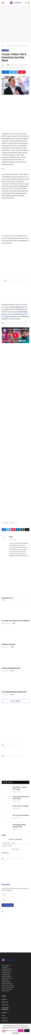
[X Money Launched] (15, 634)
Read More (15, 1033)
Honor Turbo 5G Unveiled (21, 806)
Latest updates (7, 782)
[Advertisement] (15, 24)
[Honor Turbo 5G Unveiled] (6, 808)
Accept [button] (20, 1030)
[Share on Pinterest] (22, 72)
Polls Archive (5, 853)
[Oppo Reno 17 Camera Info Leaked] (6, 789)
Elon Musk (5, 522)
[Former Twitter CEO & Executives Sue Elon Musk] (15, 94)
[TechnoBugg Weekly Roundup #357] (15, 681)
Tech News (5, 50)
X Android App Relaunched (11, 668)
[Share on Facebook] (5, 72)
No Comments (10, 67)
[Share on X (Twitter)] (13, 72)
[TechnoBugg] (15, 3)
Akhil (8, 65)
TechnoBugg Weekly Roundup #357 (14, 692)
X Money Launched (8, 644)
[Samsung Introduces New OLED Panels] (6, 799)
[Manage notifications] (3, 1031)
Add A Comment (15, 701)
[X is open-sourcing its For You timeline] (15, 610)
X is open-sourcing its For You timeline (15, 621)
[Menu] (3, 3)
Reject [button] (26, 1030)
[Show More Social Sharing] (27, 72)
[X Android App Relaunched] (15, 658)
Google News (18, 314)
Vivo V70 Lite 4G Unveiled (21, 815)
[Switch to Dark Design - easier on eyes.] (25, 3)
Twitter (12, 522)
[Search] (28, 3)
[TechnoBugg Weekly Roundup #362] (6, 827)
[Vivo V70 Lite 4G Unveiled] (6, 817)
